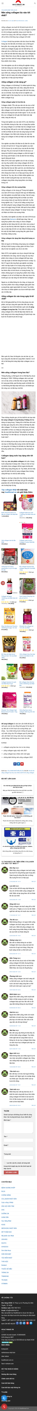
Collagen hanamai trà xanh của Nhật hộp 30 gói (8, 683)
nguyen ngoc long (22, 20)
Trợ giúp (4, 1392)
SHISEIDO (4, 1247)
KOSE (3, 1225)
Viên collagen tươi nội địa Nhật (8, 541)
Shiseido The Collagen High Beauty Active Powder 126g (9, 711)
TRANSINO (5, 1276)
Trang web (7, 1154)
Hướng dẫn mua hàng (8, 1374)
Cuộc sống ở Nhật (7, 1202)
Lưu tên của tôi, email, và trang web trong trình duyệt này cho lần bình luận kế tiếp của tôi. (17, 1166)
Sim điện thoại (6, 1250)
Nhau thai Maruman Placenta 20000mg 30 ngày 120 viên (9, 627)
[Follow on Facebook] (17, 1323)
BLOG (15, 10)
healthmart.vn (11, 492)
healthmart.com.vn (7, 1360)
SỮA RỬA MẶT (6, 1254)
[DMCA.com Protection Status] (7, 1342)
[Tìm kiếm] (35, 3)
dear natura (5, 1356)
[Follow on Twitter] (24, 1323)
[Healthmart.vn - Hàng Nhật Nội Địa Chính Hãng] (18, 3)
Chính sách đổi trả (7, 1379)
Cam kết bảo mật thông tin (10, 1387)
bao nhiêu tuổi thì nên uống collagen (24, 772)
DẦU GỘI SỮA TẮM (7, 1206)
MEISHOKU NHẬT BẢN (9, 1228)
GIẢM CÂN (4, 1217)
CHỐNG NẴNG (6, 1195)
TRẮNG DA (5, 1272)
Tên (5, 1136)
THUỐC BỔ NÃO (6, 1269)
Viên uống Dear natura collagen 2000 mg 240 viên (27, 711)
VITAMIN (4, 1284)
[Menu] (2, 3)
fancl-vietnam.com (7, 1364)
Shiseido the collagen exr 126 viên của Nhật (26, 627)
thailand (4, 1265)
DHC (2, 1210)
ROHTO (3, 1243)
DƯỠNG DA (5, 1213)
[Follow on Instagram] (20, 1323)
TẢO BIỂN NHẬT (6, 1258)
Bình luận (7, 1120)
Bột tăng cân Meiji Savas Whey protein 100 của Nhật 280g (9, 655)
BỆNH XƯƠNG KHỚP (8, 1188)
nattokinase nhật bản (8, 1352)
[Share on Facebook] (15, 764)
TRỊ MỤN (4, 1280)
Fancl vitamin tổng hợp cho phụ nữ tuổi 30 (27, 597)
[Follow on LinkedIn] (31, 1323)
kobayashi (4, 1349)
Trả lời (33, 881)
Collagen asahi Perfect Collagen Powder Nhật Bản (26, 541)
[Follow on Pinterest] (27, 1323)
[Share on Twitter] (18, 764)
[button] (23, 572)
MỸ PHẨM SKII (6, 1232)
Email (6, 1145)
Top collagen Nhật (9, 490)
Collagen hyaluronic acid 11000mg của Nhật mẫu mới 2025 (27, 514)
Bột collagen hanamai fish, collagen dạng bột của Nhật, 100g (27, 568)
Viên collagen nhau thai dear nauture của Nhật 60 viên (27, 655)
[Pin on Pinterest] (22, 764)
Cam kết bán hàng (7, 1383)
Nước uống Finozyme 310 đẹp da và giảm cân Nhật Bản (9, 513)
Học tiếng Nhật (6, 1221)
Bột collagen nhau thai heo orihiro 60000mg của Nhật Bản (26, 683)
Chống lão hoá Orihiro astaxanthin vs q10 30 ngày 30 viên (9, 568)
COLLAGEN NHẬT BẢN (7, 10)
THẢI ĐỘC (4, 1261)
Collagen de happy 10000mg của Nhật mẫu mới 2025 (9, 598)
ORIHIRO (4, 1239)
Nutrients (13, 219)
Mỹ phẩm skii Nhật (7, 1236)
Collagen (4, 41)
